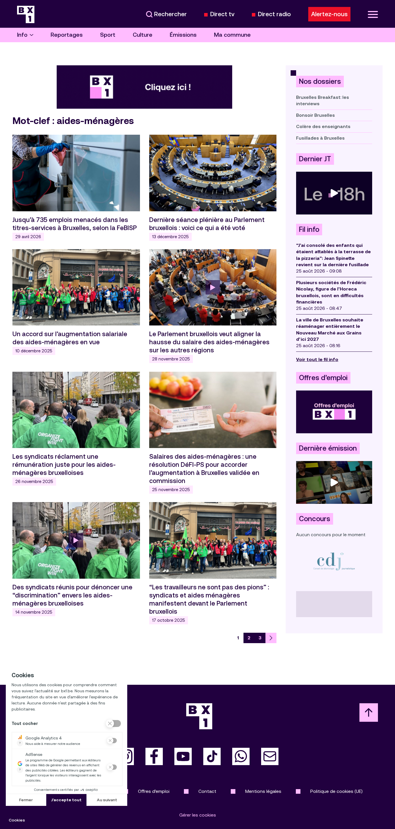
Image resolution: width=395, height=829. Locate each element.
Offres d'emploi (153, 791)
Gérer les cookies (197, 815)
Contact (207, 791)
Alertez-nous (329, 14)
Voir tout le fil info (317, 359)
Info (22, 35)
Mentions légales (263, 791)
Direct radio (274, 14)
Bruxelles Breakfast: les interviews (322, 100)
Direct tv (222, 14)
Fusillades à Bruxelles (320, 138)
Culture (142, 35)
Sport (107, 35)
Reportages (67, 35)
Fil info (309, 229)
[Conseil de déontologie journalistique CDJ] (334, 561)
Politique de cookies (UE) (336, 791)
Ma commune (232, 35)
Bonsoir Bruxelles (315, 115)
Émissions (183, 35)
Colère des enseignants (323, 126)
